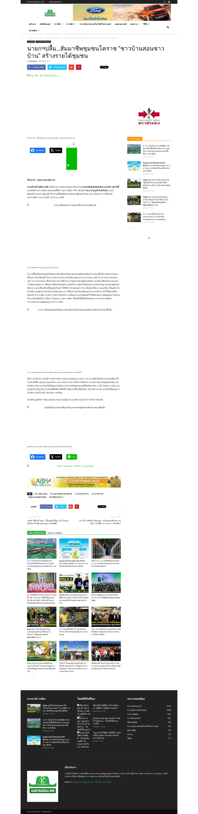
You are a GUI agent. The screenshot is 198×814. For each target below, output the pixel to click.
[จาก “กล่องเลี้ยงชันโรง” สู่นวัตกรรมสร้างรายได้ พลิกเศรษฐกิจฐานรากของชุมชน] (74, 617)
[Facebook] (164, 1)
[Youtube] (169, 1)
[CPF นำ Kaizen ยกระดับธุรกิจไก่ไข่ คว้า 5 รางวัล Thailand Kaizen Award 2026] (106, 583)
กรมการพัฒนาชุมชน (40, 494)
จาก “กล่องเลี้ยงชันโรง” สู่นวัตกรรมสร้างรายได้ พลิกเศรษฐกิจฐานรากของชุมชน (73, 632)
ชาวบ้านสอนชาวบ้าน (82, 494)
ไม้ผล (129, 738)
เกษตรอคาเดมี (120, 24)
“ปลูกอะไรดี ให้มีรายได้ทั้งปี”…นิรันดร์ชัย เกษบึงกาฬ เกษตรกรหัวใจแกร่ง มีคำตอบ (107, 735)
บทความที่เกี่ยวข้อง (36, 533)
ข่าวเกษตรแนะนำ (134, 706)
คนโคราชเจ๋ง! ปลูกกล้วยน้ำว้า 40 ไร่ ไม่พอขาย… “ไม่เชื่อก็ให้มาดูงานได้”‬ (106, 721)
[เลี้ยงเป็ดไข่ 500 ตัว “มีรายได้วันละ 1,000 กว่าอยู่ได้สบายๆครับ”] (84, 711)
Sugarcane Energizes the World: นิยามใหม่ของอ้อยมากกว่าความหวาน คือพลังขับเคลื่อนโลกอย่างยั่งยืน (73, 563)
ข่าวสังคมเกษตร (134, 718)
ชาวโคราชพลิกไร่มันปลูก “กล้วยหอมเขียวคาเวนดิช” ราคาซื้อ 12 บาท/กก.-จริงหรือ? (100, 522)
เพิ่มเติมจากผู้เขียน (54, 533)
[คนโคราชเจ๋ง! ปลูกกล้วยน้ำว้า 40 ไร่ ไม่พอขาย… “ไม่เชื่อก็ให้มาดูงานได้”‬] (84, 725)
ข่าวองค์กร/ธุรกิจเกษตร (43, 42)
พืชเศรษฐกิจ (132, 722)
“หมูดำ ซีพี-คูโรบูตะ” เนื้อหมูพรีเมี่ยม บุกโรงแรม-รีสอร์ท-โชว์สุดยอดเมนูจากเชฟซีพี (48, 522)
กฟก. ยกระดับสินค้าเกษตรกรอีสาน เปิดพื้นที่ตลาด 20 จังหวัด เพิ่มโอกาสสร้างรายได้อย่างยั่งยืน (106, 632)
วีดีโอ (145, 24)
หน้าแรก (32, 24)
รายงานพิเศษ (132, 714)
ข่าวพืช (57, 24)
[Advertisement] (149, 81)
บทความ (133, 24)
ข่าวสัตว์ (70, 24)
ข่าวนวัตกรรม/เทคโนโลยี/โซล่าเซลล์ (95, 24)
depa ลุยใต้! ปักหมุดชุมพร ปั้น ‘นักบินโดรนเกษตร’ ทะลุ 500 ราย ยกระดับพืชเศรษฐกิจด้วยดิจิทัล (56, 708)
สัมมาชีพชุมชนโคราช (56, 497)
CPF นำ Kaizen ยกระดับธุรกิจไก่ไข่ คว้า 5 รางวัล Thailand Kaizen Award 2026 (105, 597)
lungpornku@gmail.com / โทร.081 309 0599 (92, 782)
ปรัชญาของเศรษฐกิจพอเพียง (37, 497)
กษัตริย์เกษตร (45, 24)
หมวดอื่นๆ (33, 30)
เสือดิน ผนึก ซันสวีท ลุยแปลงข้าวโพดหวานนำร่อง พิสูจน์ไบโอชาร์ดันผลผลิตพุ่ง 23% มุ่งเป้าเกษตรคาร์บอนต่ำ (106, 666)
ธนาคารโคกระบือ (97, 494)
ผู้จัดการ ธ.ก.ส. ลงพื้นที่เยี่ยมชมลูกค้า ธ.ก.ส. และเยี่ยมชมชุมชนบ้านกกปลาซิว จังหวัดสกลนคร (105, 563)
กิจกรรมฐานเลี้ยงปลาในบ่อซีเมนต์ (61, 494)
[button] (167, 27)
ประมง (130, 734)
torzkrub (33, 61)
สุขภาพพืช (131, 730)
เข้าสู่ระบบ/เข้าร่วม (55, 2)
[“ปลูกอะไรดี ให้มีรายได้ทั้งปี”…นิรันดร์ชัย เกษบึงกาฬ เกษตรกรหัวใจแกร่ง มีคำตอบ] (84, 739)
